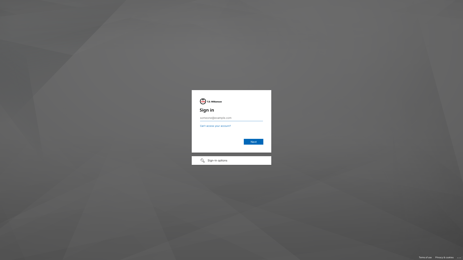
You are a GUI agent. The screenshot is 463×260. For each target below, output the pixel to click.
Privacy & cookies (444, 257)
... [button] (459, 257)
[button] (231, 160)
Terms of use (425, 257)
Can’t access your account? (215, 125)
